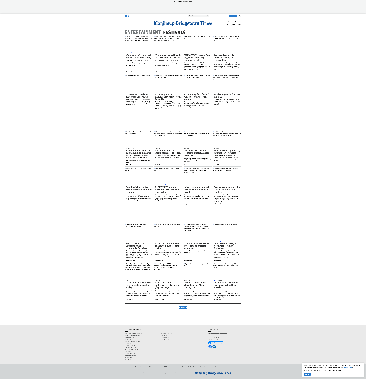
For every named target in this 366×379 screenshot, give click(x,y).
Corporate (226, 366)
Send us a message (217, 343)
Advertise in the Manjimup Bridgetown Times (209, 366)
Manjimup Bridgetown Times (132, 355)
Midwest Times (128, 357)
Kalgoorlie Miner (129, 351)
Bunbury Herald (129, 339)
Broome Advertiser (129, 337)
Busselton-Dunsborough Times (132, 341)
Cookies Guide (347, 367)
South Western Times (166, 337)
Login (226, 16)
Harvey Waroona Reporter (131, 349)
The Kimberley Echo (130, 353)
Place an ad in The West (188, 366)
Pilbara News (164, 335)
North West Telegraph (166, 333)
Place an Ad (238, 22)
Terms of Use (174, 373)
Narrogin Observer (129, 359)
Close (307, 374)
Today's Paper (229, 22)
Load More (183, 307)
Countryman (128, 343)
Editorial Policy (164, 366)
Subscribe (233, 16)
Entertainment (143, 32)
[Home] (128, 16)
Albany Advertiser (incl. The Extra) (133, 333)
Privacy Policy (165, 373)
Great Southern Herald (130, 347)
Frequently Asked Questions (150, 366)
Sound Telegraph (165, 339)
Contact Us (138, 366)
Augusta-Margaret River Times (132, 335)
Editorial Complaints (175, 366)
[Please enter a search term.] (207, 16)
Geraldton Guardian (130, 345)
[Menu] (126, 15)
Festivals (174, 32)
